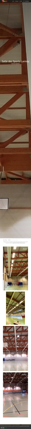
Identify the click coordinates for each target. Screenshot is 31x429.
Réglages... (6, 427)
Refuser (2, 427)
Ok (3, 427)
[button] (23, 1)
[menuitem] (13, 1)
